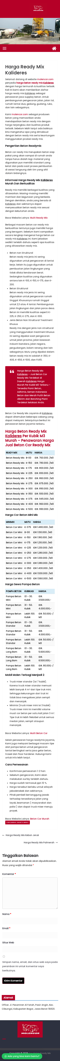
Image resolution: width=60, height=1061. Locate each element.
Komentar (9, 874)
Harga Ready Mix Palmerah (39, 842)
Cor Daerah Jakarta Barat (17, 822)
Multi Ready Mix (38, 217)
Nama (6, 914)
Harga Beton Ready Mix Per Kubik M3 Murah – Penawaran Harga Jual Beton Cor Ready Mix (29, 438)
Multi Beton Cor (38, 733)
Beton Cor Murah (39, 818)
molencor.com (45, 79)
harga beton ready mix (35, 82)
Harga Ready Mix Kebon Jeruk (22, 835)
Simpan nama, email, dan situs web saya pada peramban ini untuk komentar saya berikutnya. (30, 966)
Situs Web (8, 942)
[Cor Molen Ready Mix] (54, 48)
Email (6, 928)
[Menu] (4, 48)
